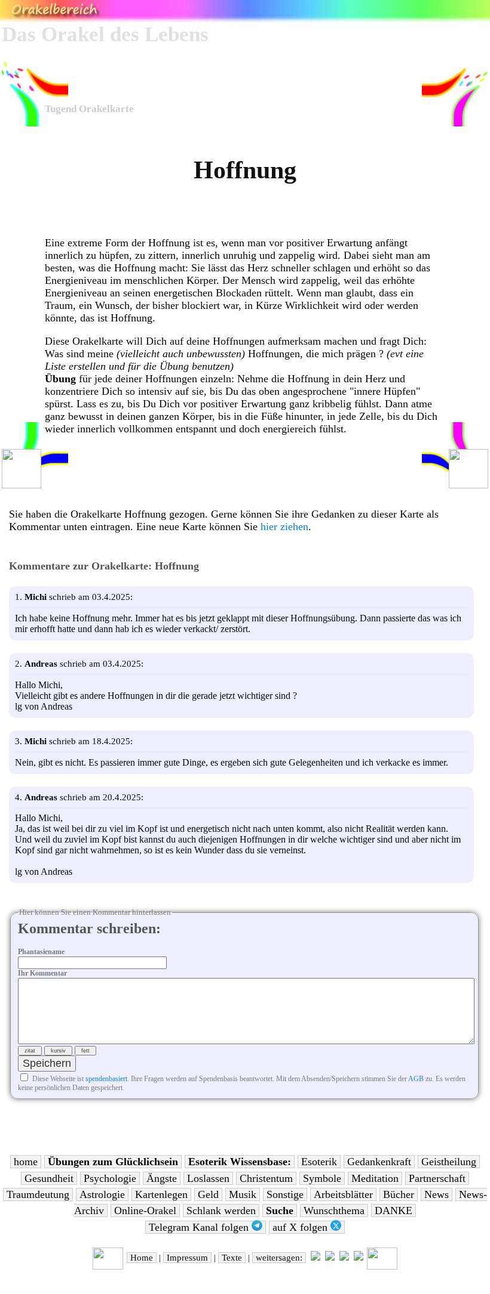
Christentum (266, 1178)
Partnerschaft (437, 1178)
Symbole (322, 1178)
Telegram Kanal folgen (200, 1227)
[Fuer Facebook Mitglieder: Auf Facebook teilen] (344, 1257)
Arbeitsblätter (343, 1194)
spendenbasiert (106, 1079)
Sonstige (285, 1194)
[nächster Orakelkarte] (382, 1266)
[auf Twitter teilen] (330, 1257)
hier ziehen (284, 527)
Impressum (187, 1257)
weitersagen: (279, 1257)
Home (141, 1257)
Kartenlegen (161, 1194)
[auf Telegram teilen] (315, 1257)
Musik (242, 1194)
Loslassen (208, 1178)
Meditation (375, 1178)
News (436, 1194)
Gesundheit (49, 1178)
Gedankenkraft (379, 1162)
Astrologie (102, 1194)
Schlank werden (221, 1210)
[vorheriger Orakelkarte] (108, 1266)
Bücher (398, 1194)
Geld (208, 1194)
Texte (232, 1257)
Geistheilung (448, 1162)
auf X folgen (301, 1227)
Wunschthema (334, 1210)
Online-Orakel (145, 1210)
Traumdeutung (38, 1194)
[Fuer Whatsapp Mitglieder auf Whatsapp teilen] (358, 1257)
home (26, 1162)
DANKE (393, 1210)
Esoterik (319, 1162)
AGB (416, 1079)
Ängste (161, 1178)
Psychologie (110, 1178)
